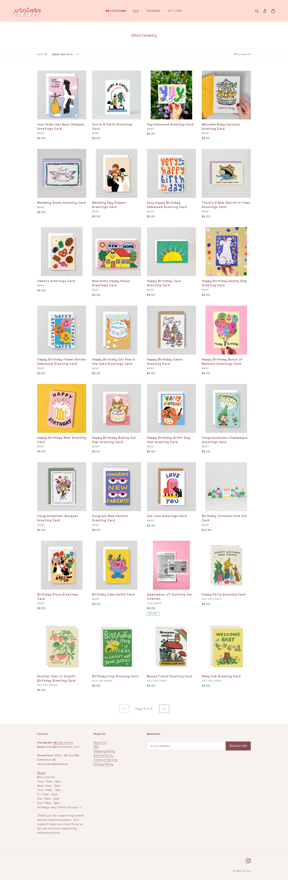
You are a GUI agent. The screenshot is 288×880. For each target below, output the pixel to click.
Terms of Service (106, 759)
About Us (100, 742)
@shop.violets (63, 742)
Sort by (42, 54)
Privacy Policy (103, 764)
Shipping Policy (104, 751)
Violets (247, 871)
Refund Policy (103, 755)
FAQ (96, 746)
